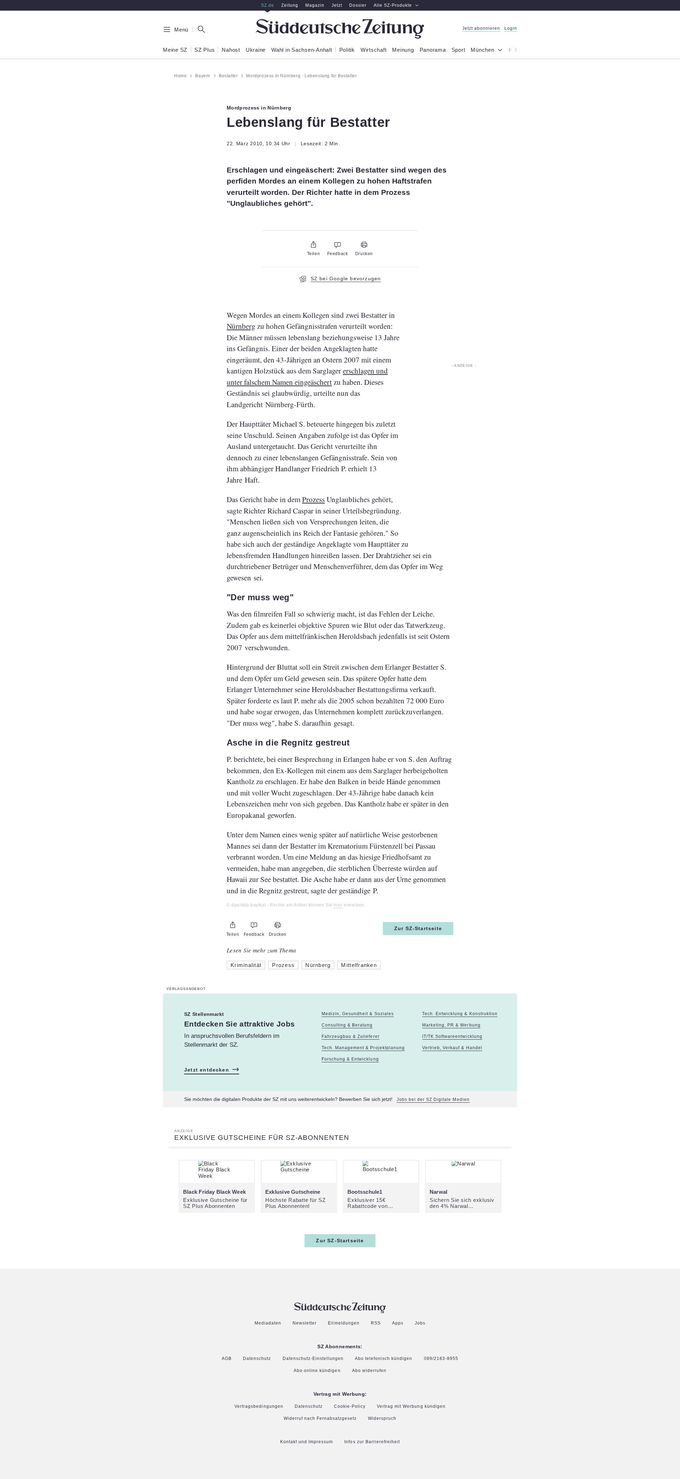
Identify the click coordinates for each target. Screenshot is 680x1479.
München (482, 50)
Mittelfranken (359, 965)
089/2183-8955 (441, 1358)
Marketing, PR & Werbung (451, 1025)
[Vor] (513, 49)
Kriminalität (246, 965)
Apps (397, 1323)
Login (510, 28)
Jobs (420, 1323)
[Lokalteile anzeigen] (501, 50)
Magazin (314, 5)
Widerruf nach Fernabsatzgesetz (320, 1418)
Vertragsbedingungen (258, 1406)
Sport (458, 50)
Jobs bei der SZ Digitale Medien (433, 1099)
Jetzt (337, 5)
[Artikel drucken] (364, 244)
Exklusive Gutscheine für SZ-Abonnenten (261, 1137)
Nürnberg (241, 326)
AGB (227, 1358)
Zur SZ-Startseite (418, 928)
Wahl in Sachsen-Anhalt (301, 50)
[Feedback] (337, 244)
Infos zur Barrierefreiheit (372, 1442)
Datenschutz (257, 1358)
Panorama (433, 50)
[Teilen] (313, 244)
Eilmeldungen (343, 1323)
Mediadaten (268, 1323)
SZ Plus (204, 50)
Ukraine (256, 50)
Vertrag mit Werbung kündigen (411, 1406)
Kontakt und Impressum (306, 1442)
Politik (347, 50)
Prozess (313, 499)
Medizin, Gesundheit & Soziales (358, 1013)
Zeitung (289, 5)
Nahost (231, 50)
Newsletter (305, 1323)
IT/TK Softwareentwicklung (452, 1036)
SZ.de (267, 5)
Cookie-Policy (350, 1406)
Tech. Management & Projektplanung (363, 1047)
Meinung (403, 50)
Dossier (358, 5)
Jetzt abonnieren (481, 28)
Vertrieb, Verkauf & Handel (452, 1047)
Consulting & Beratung (347, 1025)
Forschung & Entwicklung (350, 1059)
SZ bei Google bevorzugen (346, 278)
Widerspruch (382, 1418)
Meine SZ (175, 50)
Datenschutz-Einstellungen (313, 1358)
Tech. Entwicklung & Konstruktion (460, 1013)
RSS (376, 1323)
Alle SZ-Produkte (393, 5)
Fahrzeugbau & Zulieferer (350, 1036)
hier (338, 905)
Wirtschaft (374, 50)
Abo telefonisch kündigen (383, 1358)
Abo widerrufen (369, 1370)
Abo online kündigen (317, 1370)
